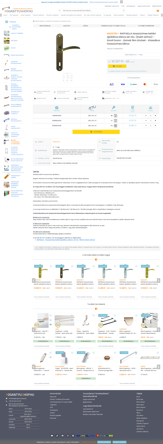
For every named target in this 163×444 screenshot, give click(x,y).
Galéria (52, 413)
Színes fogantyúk (25, 15)
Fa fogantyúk (107, 15)
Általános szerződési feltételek (93, 414)
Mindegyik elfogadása (119, 442)
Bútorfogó (140, 399)
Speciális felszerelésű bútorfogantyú (71, 15)
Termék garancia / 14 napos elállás (61, 402)
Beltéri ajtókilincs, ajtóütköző (44, 21)
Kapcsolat (53, 397)
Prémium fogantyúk (38, 15)
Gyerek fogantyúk (119, 15)
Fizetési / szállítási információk (60, 399)
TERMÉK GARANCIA (82, 92)
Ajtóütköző (140, 429)
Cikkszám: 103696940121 (115, 49)
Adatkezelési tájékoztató (91, 412)
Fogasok (142, 15)
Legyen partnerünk (143, 6)
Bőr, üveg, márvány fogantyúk (92, 15)
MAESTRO (112, 33)
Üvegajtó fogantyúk (153, 15)
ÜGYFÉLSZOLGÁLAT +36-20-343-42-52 (63, 92)
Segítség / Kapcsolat (112, 6)
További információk (88, 442)
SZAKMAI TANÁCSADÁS (63, 98)
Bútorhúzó (140, 410)
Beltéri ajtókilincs (142, 418)
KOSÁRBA (98, 132)
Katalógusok (131, 6)
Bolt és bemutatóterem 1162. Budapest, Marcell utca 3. (18, 405)
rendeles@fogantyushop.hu (18, 398)
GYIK (122, 6)
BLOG (138, 397)
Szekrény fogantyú (143, 423)
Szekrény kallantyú (142, 432)
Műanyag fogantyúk (132, 15)
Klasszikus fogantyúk (52, 15)
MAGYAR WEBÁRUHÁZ (82, 98)
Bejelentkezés (156, 6)
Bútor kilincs (140, 405)
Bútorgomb (140, 421)
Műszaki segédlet (55, 415)
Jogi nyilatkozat (88, 409)
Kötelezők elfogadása (104, 442)
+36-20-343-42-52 (15, 401)
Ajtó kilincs (140, 415)
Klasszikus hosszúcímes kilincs (62, 21)
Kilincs (138, 413)
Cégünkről (53, 405)
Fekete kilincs (141, 426)
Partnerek (53, 418)
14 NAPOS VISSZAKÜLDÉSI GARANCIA (43, 92)
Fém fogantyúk (14, 15)
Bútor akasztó (141, 407)
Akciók (5, 15)
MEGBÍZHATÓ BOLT (41, 98)
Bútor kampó (141, 402)
